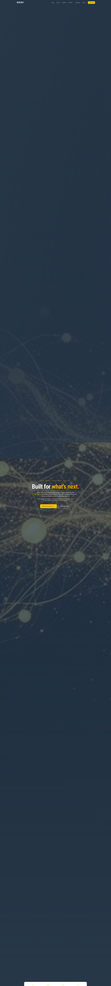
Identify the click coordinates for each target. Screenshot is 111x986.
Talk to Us (91, 2)
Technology (77, 2)
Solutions (64, 2)
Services (58, 2)
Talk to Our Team (64, 506)
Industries (70, 2)
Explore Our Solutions (47, 506)
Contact (84, 2)
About (53, 2)
